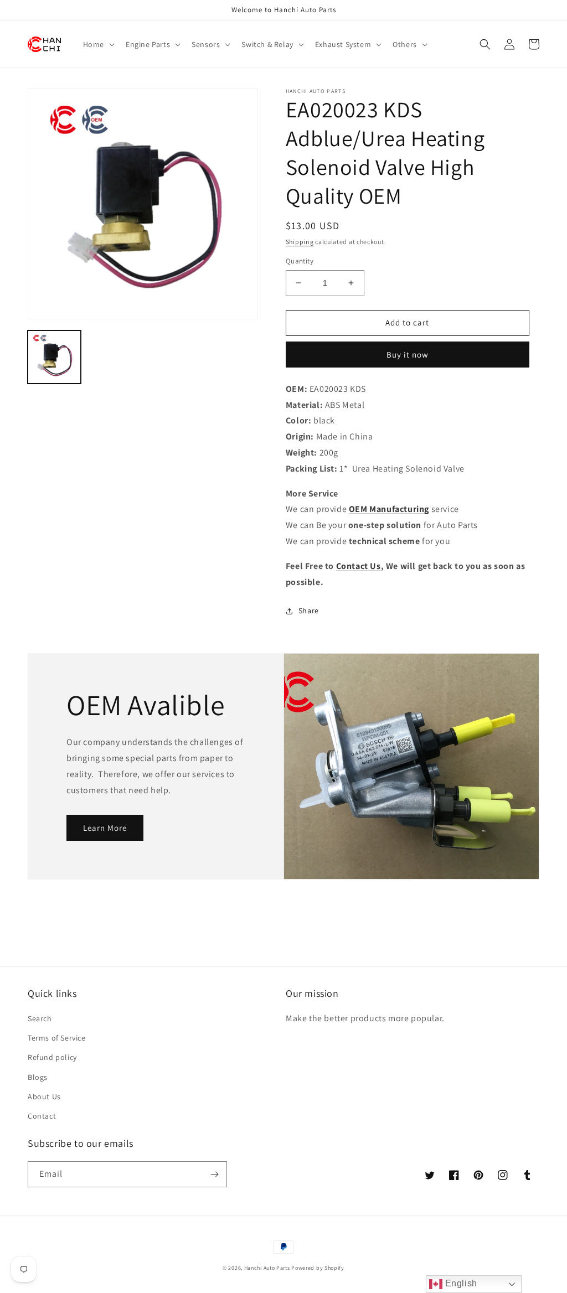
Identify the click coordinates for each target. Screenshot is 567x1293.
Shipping (300, 241)
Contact (42, 1116)
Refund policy (52, 1057)
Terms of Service (57, 1038)
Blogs (38, 1077)
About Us (44, 1096)
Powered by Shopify (317, 1267)
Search (40, 1018)
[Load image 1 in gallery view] (54, 357)
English (459, 1283)
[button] (97, 44)
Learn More (105, 828)
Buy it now (407, 354)
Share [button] (308, 611)
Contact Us (358, 566)
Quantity (299, 261)
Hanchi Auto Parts (267, 1267)
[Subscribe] (214, 1174)
